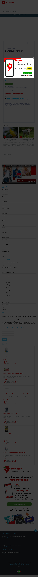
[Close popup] (33, 58)
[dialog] (19, 68)
